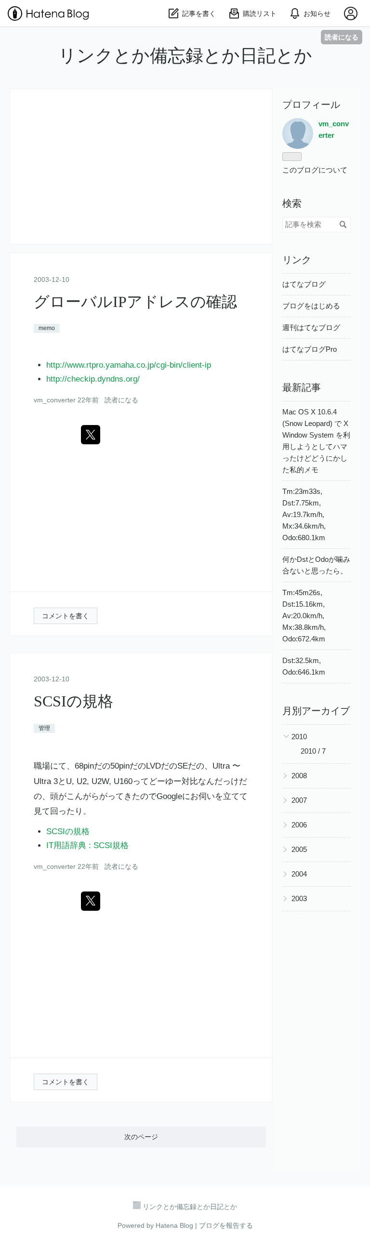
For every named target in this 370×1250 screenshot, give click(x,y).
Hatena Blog (174, 1225)
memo (47, 328)
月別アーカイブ (316, 710)
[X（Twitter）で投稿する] (90, 434)
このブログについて (314, 170)
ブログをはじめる (311, 306)
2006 (299, 825)
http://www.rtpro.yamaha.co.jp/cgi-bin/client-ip (128, 365)
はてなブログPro (309, 349)
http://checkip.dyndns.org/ (93, 379)
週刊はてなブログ (311, 327)
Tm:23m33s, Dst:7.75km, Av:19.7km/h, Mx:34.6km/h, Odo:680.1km (304, 514)
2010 (299, 736)
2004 (299, 874)
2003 (299, 898)
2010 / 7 (313, 751)
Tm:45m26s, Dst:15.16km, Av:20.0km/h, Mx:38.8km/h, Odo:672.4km (304, 615)
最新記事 (301, 387)
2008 (299, 775)
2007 (299, 800)
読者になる (341, 37)
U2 (82, 781)
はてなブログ (304, 284)
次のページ (141, 1137)
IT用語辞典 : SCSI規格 (87, 845)
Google (169, 796)
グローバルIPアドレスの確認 (135, 301)
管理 (44, 728)
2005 (299, 849)
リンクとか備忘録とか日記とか (185, 56)
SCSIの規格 (73, 701)
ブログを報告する (226, 1225)
